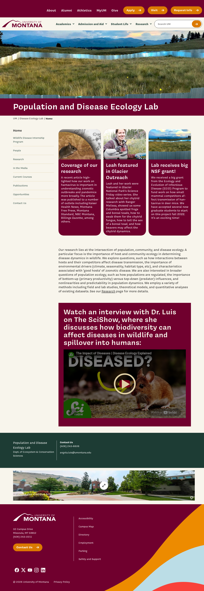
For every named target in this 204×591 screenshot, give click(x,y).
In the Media (20, 168)
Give (114, 10)
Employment (86, 542)
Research (18, 159)
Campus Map (86, 526)
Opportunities (21, 194)
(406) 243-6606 (69, 446)
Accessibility (86, 518)
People (17, 150)
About (51, 10)
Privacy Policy (62, 582)
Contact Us (19, 203)
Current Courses (22, 176)
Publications (20, 185)
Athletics (84, 10)
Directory (84, 534)
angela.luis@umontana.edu (75, 452)
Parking (83, 551)
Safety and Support (90, 559)
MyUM (101, 10)
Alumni (66, 10)
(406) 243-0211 (22, 536)
